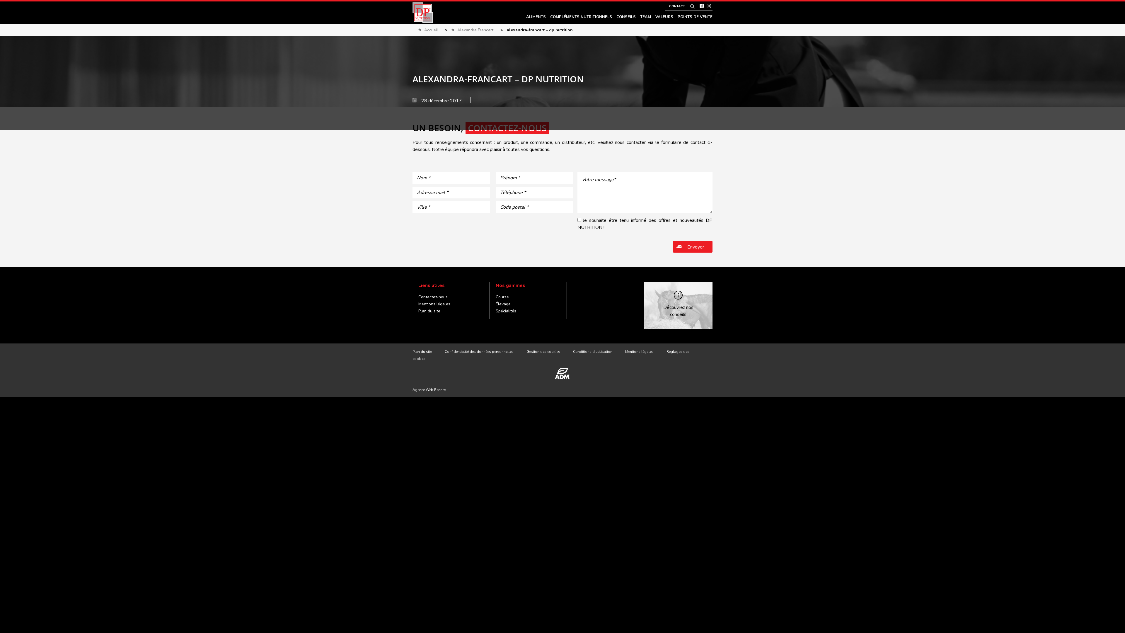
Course (502, 297)
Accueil (431, 30)
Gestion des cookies (543, 351)
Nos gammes (510, 285)
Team (645, 17)
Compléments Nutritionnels (581, 17)
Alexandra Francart (475, 30)
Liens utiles (431, 285)
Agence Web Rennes (429, 389)
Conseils (626, 17)
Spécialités (506, 311)
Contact (677, 6)
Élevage (503, 304)
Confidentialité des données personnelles (479, 351)
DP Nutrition (422, 12)
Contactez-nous (433, 297)
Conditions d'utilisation (592, 351)
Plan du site (429, 311)
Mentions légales (434, 304)
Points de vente (695, 17)
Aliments (536, 17)
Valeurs (664, 17)
